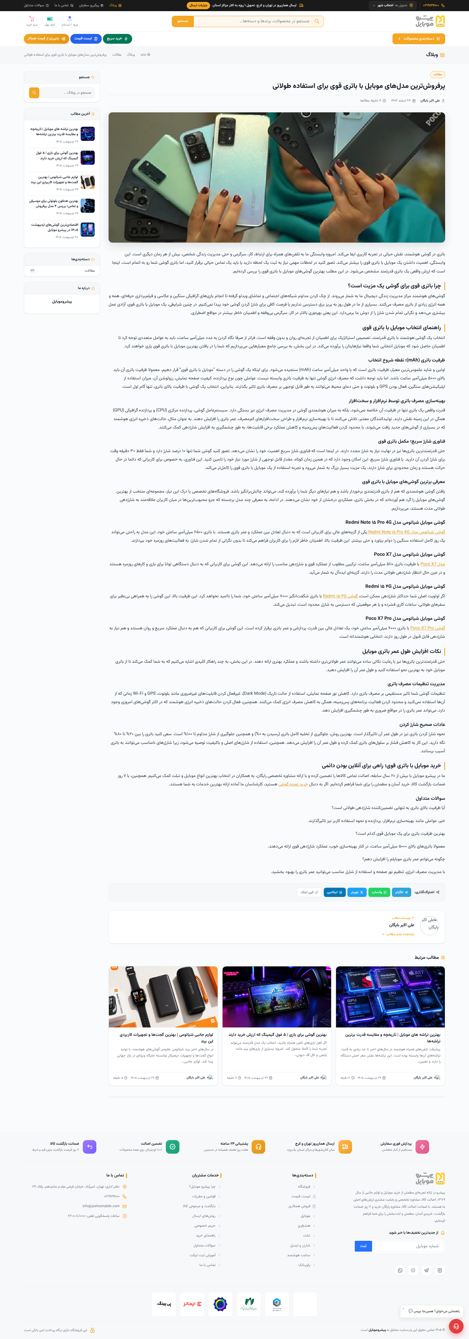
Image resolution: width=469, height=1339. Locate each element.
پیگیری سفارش (89, 5)
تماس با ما (62, 5)
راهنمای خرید (206, 1235)
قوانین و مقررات (204, 1196)
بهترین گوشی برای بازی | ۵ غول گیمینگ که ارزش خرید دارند (278, 1035)
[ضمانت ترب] (220, 1304)
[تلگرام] (426, 1270)
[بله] (413, 1270)
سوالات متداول (34, 5)
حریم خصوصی (205, 1226)
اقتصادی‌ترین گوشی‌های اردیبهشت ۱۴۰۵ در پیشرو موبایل (54, 228)
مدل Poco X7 (432, 564)
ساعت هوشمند (298, 1255)
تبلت (306, 1235)
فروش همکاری (299, 1206)
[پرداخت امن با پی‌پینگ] (163, 1304)
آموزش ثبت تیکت (203, 1255)
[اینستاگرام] (439, 1270)
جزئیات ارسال (198, 5)
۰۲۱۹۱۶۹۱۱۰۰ (111, 1196)
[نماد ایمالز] (192, 1304)
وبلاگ (113, 5)
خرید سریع (114, 38)
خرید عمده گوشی (293, 784)
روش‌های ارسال (204, 1216)
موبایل (305, 1216)
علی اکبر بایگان (430, 100)
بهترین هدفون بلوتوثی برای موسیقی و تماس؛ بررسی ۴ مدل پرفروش (53, 204)
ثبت (363, 1246)
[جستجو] (34, 92)
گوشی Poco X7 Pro (427, 628)
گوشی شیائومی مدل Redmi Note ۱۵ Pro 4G (406, 532)
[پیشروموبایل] (430, 21)
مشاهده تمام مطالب (400, 934)
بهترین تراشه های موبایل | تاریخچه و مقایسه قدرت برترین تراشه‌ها (393, 1038)
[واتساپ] (400, 1270)
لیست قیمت (83, 38)
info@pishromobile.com (101, 1206)
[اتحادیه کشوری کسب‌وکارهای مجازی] (276, 1304)
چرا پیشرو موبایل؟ (202, 1186)
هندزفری (304, 1226)
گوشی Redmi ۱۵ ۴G (341, 596)
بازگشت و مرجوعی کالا (199, 1206)
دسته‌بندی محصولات (419, 39)
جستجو (183, 21)
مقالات (117, 55)
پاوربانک (304, 1265)
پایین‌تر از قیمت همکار (43, 38)
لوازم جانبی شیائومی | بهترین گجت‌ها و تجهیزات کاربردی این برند (166, 1038)
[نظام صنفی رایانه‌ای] (248, 1304)
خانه (144, 55)
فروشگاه (304, 1186)
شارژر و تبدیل (300, 1245)
